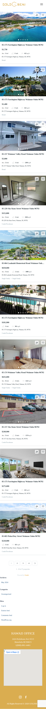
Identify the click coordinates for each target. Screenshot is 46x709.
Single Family (6, 278)
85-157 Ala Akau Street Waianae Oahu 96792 (20, 427)
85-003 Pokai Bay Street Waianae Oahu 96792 (21, 536)
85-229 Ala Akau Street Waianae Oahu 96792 (20, 209)
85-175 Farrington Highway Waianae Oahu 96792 (22, 45)
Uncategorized (6, 594)
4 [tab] (25, 39)
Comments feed (6, 615)
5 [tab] (27, 39)
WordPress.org (6, 620)
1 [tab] (18, 39)
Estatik (27, 575)
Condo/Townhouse (7, 224)
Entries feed (5, 611)
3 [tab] (23, 39)
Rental (4, 60)
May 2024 (4, 582)
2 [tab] (20, 39)
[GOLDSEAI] (15, 4)
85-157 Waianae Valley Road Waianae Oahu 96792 (23, 154)
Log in (3, 606)
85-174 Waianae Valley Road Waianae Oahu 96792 (23, 372)
